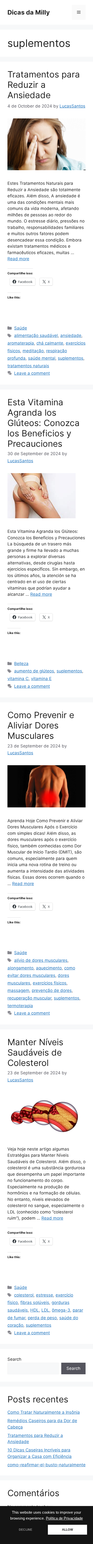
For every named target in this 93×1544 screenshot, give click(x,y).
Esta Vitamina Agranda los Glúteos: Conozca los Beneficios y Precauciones (43, 423)
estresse (44, 1295)
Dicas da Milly (28, 12)
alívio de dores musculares (40, 960)
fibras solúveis (34, 1302)
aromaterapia (20, 343)
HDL (34, 1310)
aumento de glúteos (34, 671)
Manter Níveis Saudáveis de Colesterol (35, 1052)
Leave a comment (32, 373)
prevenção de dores (52, 990)
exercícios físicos (49, 983)
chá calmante (49, 343)
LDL (45, 1310)
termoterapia (20, 1005)
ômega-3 (61, 1310)
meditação (33, 350)
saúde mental (41, 358)
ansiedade (70, 335)
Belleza (21, 663)
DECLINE (25, 1529)
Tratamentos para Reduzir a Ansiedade (43, 84)
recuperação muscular (29, 998)
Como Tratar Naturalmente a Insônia (43, 1412)
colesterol (23, 1295)
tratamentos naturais (28, 365)
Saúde (20, 328)
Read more (18, 258)
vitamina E (41, 678)
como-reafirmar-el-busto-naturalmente (46, 1464)
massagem (18, 990)
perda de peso (42, 1317)
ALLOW (67, 1529)
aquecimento (49, 968)
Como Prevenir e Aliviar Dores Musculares (40, 725)
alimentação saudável (36, 335)
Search (14, 1359)
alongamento (20, 968)
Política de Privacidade (64, 1518)
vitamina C (18, 678)
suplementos (70, 358)
